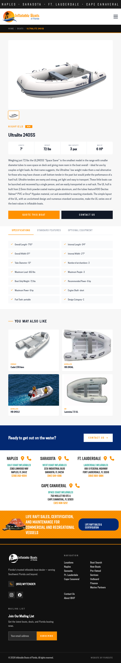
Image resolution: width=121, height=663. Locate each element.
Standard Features (49, 230)
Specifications (21, 230)
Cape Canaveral (102, 4)
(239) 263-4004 (19, 476)
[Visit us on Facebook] (20, 595)
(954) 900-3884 (95, 476)
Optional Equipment (80, 230)
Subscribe (46, 636)
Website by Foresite (102, 657)
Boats (20, 28)
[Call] (29, 458)
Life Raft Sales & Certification (93, 526)
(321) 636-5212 (61, 503)
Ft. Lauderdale (64, 4)
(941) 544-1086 (54, 476)
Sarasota (32, 4)
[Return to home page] (20, 16)
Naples (9, 4)
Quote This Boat (33, 214)
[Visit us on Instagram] (11, 595)
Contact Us (87, 214)
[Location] (22, 458)
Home (11, 28)
